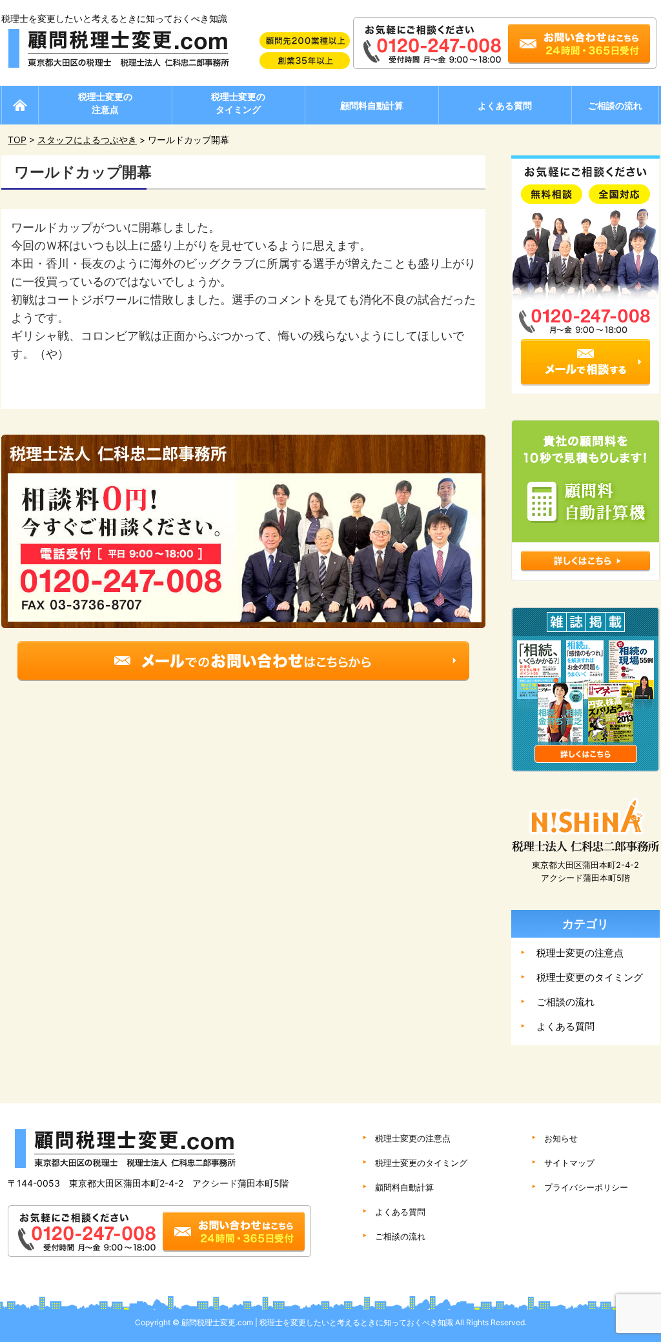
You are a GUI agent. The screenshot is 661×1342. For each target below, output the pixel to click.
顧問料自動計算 (371, 105)
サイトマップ (569, 1163)
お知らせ (561, 1138)
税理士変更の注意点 (105, 103)
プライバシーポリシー (586, 1187)
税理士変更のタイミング (238, 103)
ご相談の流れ (615, 105)
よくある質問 (505, 105)
